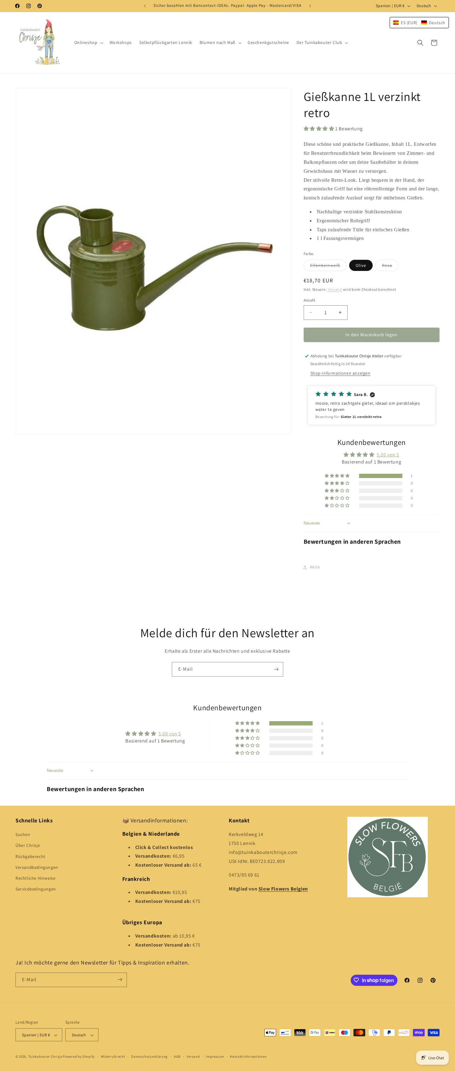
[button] (88, 42)
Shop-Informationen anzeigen (340, 373)
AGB (177, 1056)
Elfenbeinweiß (328, 266)
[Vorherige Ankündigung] (145, 6)
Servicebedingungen (35, 889)
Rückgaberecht (30, 856)
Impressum (215, 1056)
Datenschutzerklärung (149, 1056)
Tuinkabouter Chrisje (45, 1057)
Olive (361, 265)
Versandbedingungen (36, 867)
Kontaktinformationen (248, 1056)
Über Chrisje (27, 845)
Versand (335, 289)
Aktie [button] (315, 567)
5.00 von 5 (388, 454)
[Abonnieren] (276, 669)
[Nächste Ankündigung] (310, 6)
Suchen (22, 835)
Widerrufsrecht (113, 1056)
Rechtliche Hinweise (35, 878)
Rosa (390, 266)
